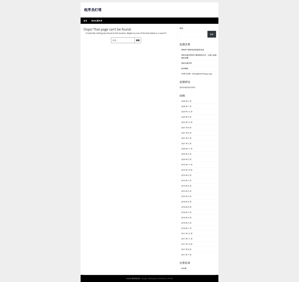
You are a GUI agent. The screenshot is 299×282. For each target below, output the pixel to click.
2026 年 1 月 (186, 106)
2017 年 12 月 (186, 233)
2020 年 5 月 (186, 154)
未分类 (184, 268)
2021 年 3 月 (186, 138)
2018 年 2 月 (186, 223)
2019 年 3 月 (186, 196)
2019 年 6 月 (186, 186)
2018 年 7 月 (186, 212)
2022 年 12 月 (186, 122)
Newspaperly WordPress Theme (160, 278)
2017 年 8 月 (186, 249)
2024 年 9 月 (186, 117)
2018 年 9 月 (186, 202)
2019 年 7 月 (186, 180)
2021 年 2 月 (186, 143)
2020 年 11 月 (186, 149)
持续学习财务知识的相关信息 (192, 49)
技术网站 (184, 68)
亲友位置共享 (96, 20)
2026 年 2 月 (186, 101)
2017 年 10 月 (186, 244)
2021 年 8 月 (186, 127)
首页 (85, 20)
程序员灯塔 (93, 9)
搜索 (181, 28)
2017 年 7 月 (186, 255)
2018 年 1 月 (186, 228)
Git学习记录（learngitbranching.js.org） (197, 73)
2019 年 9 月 (186, 175)
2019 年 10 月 (186, 170)
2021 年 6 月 (186, 133)
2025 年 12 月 (186, 111)
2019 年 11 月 (186, 164)
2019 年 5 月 (186, 191)
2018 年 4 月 (186, 217)
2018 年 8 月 (186, 207)
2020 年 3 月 (186, 159)
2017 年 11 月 (186, 239)
